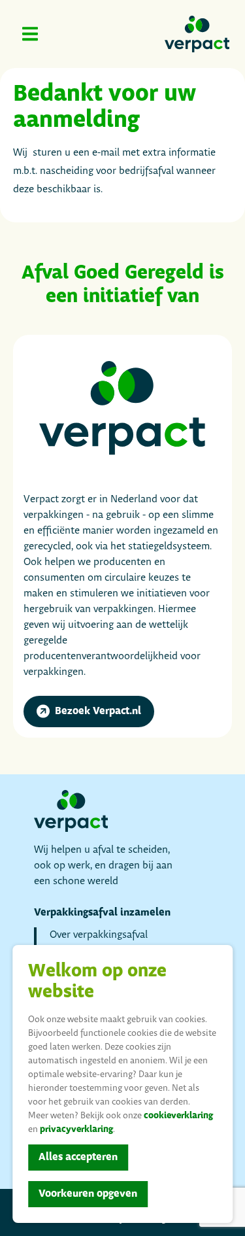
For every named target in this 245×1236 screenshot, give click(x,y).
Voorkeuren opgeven (88, 1194)
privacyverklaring (76, 1129)
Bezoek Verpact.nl (98, 711)
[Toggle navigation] (30, 34)
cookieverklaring (178, 1116)
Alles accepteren (78, 1157)
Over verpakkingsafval (99, 935)
